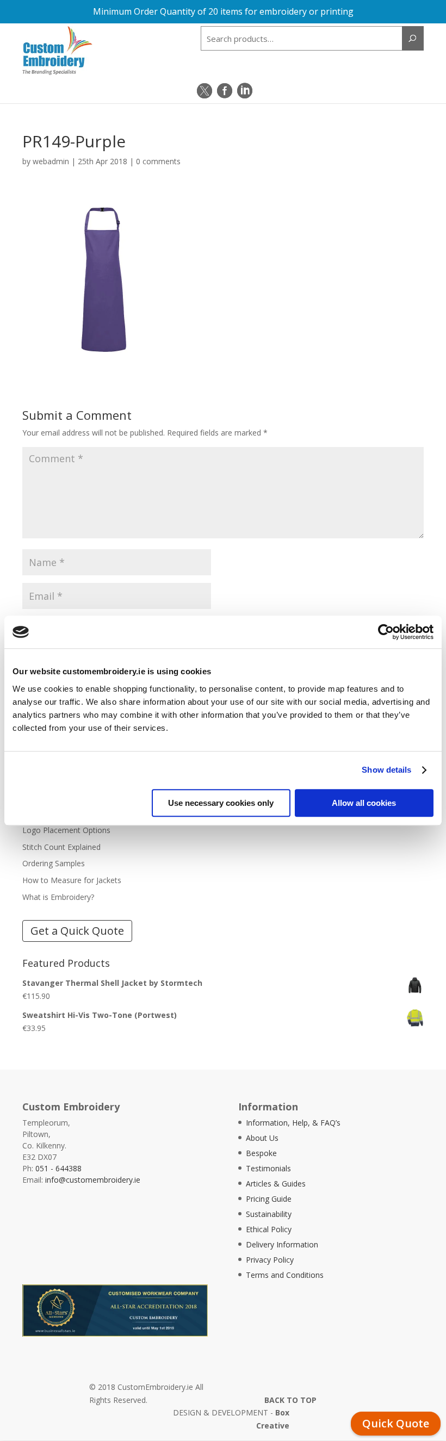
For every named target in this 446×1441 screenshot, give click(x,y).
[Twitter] (204, 90)
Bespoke (261, 1153)
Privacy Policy (270, 1259)
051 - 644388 (58, 1168)
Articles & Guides (276, 1183)
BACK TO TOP (290, 1400)
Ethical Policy (269, 1229)
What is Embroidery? (58, 897)
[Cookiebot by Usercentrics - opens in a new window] (385, 632)
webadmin (51, 161)
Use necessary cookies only (221, 803)
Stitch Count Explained (61, 847)
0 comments (158, 161)
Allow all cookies (364, 803)
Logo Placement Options (66, 830)
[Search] (413, 38)
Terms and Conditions (285, 1275)
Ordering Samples (53, 863)
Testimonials (268, 1168)
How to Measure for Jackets (71, 880)
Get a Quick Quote (77, 930)
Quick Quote (395, 1423)
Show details (386, 769)
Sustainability (269, 1214)
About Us (262, 1138)
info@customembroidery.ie (92, 1180)
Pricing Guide (269, 1199)
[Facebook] (224, 90)
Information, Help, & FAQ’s (293, 1122)
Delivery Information (282, 1244)
